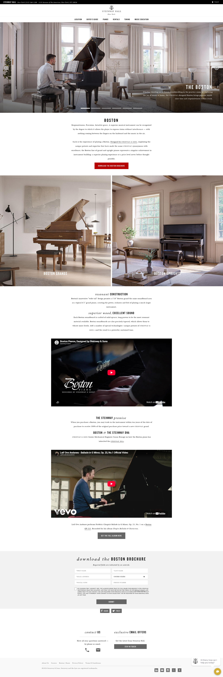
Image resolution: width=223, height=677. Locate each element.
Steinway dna (117, 441)
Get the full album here (111, 535)
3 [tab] (106, 108)
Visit (216, 2)
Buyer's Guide (92, 19)
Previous (6, 68)
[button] (87, 651)
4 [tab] (116, 108)
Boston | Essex (64, 663)
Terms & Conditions (93, 663)
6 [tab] (137, 108)
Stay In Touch (130, 646)
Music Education (142, 19)
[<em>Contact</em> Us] (98, 651)
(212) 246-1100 (31, 2)
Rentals (116, 19)
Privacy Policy (77, 663)
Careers (54, 663)
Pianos (105, 19)
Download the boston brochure (111, 166)
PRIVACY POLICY (140, 590)
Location (78, 19)
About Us (45, 663)
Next (216, 68)
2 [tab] (95, 108)
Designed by (123, 141)
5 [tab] (127, 108)
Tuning (127, 19)
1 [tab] (85, 108)
